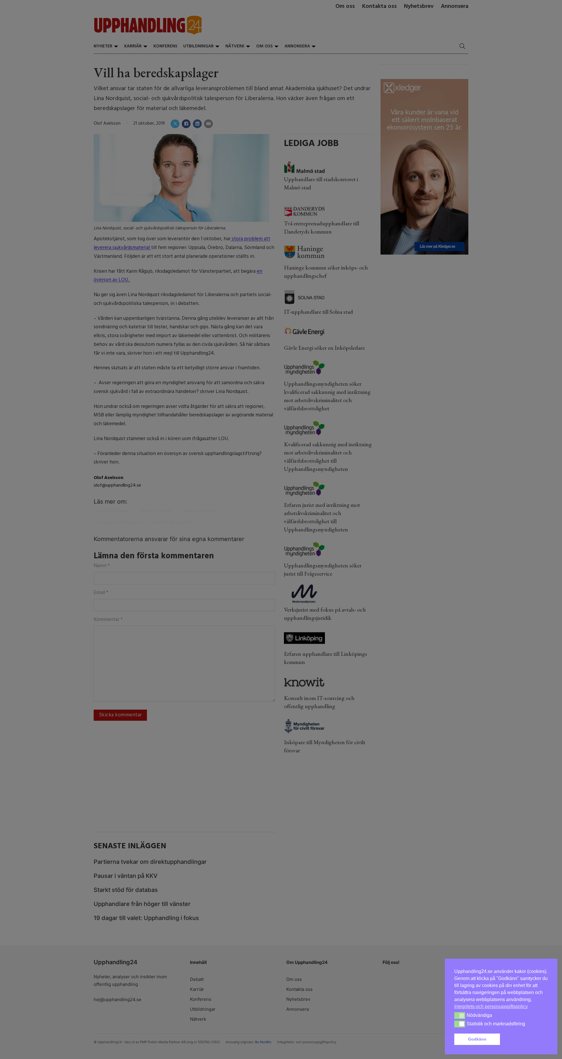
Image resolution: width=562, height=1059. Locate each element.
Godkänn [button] (477, 1039)
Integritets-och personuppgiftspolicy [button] (491, 1006)
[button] (525, 1039)
